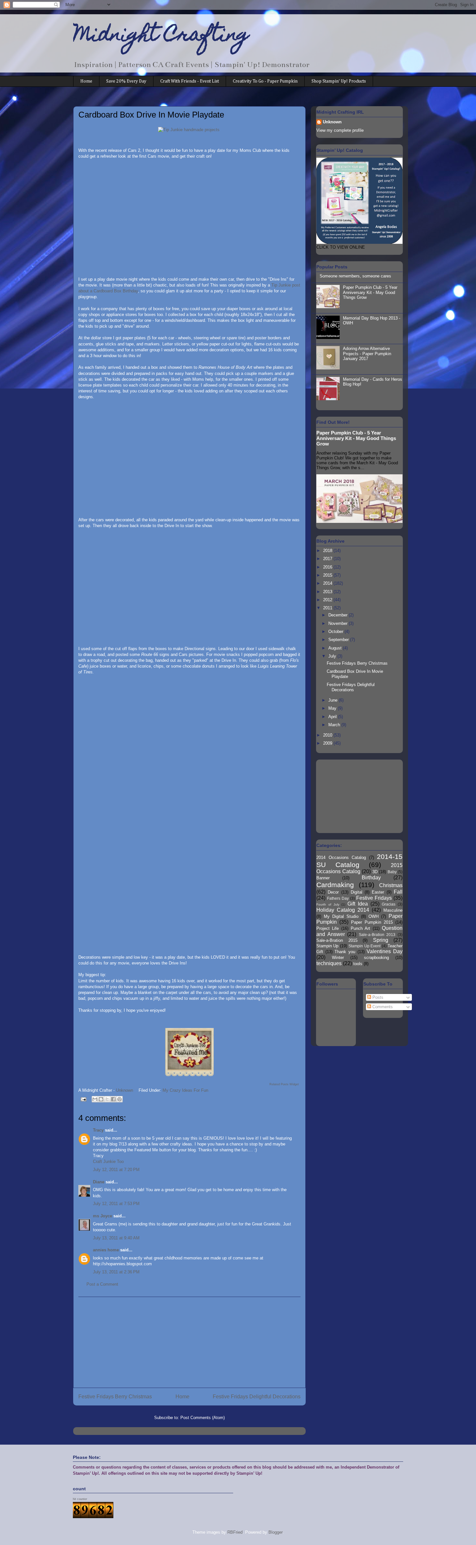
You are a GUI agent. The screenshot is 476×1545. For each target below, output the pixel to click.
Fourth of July (327, 904)
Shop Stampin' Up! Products (339, 81)
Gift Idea (357, 904)
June (333, 700)
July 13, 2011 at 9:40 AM (116, 1237)
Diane (98, 1181)
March (334, 724)
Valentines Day (384, 951)
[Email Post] (83, 1099)
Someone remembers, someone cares (355, 276)
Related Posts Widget (284, 1084)
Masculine (392, 910)
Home (86, 81)
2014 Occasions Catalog (341, 857)
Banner (323, 877)
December (338, 615)
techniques (329, 963)
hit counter (80, 1499)
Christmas (390, 885)
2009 (328, 743)
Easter (378, 892)
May (333, 708)
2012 (328, 599)
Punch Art (360, 928)
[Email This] (95, 1099)
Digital (356, 892)
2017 (328, 558)
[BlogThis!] (101, 1099)
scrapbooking (376, 957)
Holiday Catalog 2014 (342, 910)
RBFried (235, 1532)
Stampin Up (327, 945)
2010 (328, 735)
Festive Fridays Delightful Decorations (256, 1396)
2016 (328, 567)
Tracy (98, 1130)
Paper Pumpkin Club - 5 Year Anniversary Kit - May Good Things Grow (370, 292)
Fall (398, 892)
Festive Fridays (374, 898)
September (339, 639)
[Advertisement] (189, 1342)
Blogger (275, 1532)
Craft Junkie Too (108, 1161)
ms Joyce (102, 1215)
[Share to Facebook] (113, 1099)
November (338, 623)
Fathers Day (338, 898)
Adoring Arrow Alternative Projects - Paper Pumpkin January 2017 (367, 353)
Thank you (344, 951)
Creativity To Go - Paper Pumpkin (265, 81)
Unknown (332, 121)
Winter (338, 957)
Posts (377, 997)
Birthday (371, 877)
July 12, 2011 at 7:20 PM (116, 1169)
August (335, 648)
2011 (328, 607)
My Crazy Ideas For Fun (185, 1090)
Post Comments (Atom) (202, 1417)
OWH (373, 916)
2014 (328, 583)
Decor (333, 892)
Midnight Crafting (161, 36)
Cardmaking (335, 884)
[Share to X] (107, 1099)
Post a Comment (102, 1284)
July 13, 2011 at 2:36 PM (116, 1271)
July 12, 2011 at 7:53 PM (116, 1203)
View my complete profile (340, 130)
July (332, 656)
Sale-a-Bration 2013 (377, 934)
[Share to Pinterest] (119, 1099)
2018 (328, 550)
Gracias (388, 904)
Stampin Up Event (364, 946)
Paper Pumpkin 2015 (372, 922)
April (333, 716)
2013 (328, 591)
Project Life (327, 928)
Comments (382, 1006)
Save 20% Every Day (126, 81)
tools (357, 963)
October (336, 631)
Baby (392, 872)
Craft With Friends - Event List (189, 81)
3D (375, 871)
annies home (106, 1249)
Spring (380, 940)
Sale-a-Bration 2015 (336, 940)
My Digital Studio (341, 916)
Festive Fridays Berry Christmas (115, 1396)
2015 (328, 575)
